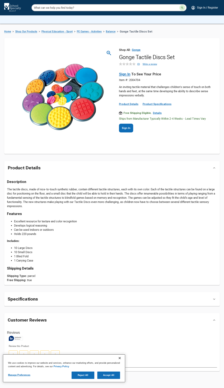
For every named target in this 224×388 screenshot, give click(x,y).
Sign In (124, 74)
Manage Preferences (19, 375)
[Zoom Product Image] (109, 53)
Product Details (128, 104)
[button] (204, 8)
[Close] (120, 358)
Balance (110, 31)
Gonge (136, 50)
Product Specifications (157, 104)
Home (7, 31)
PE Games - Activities (89, 31)
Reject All (83, 375)
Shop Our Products (26, 31)
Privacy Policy (61, 366)
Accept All (108, 375)
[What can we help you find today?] (182, 8)
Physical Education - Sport (57, 31)
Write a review (150, 64)
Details (157, 113)
